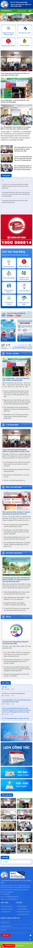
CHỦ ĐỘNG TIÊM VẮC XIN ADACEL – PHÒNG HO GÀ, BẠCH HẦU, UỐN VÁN (15, 604)
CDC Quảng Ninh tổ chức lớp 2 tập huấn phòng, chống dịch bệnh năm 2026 (23, 149)
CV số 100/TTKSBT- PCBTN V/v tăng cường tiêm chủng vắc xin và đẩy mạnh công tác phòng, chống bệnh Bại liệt (17, 654)
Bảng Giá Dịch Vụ (24, 266)
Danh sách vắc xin (9, 266)
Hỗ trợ (8, 617)
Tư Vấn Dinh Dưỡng (24, 290)
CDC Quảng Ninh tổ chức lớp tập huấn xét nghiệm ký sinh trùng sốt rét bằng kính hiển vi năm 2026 (17, 409)
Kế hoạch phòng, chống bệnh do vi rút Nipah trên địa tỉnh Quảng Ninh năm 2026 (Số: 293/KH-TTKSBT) (16, 661)
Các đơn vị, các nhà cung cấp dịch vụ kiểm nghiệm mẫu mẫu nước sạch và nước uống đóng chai (15, 180)
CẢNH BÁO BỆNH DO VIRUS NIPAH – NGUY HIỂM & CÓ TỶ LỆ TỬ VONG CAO (17, 598)
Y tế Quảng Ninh (12, 425)
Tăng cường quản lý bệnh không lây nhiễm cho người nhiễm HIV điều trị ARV (15, 74)
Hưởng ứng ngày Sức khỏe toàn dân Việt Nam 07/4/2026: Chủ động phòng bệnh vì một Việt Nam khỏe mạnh (16, 579)
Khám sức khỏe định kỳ (9, 291)
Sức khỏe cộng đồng (14, 553)
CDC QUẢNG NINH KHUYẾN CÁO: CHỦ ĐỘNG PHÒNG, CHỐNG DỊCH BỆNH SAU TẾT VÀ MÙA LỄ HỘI (17, 544)
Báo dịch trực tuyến (24, 33)
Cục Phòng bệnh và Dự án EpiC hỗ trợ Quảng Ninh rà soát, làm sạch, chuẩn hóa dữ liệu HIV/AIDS (16, 128)
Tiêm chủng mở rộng (23, 914)
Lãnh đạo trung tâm (7, 906)
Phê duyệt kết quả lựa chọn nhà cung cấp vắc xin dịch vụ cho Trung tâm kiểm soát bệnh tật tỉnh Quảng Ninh (16, 188)
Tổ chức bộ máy (6, 911)
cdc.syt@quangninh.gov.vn (11, 896)
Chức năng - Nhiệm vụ (7, 909)
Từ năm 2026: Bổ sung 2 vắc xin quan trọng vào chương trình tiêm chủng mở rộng (16, 609)
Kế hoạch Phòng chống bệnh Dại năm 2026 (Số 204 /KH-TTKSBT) (16, 675)
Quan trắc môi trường (9, 303)
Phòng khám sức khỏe (24, 303)
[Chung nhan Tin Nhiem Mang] (16, 877)
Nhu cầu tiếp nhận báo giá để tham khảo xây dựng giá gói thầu (16, 470)
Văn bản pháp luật (22, 906)
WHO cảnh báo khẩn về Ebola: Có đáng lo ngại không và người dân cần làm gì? (16, 513)
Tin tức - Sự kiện (12, 353)
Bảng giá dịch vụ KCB (8, 45)
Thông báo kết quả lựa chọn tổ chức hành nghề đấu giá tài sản (15, 196)
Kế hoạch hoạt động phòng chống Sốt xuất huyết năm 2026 (15, 642)
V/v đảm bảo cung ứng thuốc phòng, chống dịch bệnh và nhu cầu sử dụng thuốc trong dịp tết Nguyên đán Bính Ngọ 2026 (17, 668)
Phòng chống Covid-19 (23, 911)
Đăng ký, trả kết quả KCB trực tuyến (8, 33)
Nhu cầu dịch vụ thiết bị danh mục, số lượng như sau (16, 476)
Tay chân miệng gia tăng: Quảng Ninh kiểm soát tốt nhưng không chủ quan (16, 525)
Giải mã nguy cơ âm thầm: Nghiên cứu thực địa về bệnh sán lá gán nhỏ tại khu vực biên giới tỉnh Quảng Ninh (16, 532)
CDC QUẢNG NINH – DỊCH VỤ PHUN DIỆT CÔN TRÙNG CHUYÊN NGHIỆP (15, 101)
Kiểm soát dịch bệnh (14, 487)
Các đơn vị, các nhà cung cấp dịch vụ (14, 480)
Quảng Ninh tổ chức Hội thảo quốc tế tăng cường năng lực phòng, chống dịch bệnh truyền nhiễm (16, 416)
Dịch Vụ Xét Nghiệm (9, 278)
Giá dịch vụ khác (25, 45)
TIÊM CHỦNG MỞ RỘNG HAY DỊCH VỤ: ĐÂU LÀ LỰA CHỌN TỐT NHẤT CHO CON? (16, 538)
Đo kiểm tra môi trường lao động (24, 278)
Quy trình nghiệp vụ (22, 909)
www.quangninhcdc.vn (12, 899)
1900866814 (6, 11)
